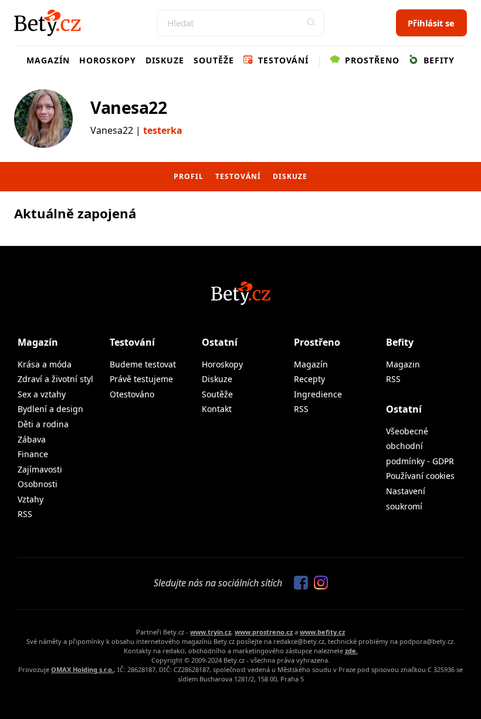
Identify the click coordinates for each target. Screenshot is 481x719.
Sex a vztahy (42, 394)
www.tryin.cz (210, 631)
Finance (33, 454)
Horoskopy (107, 60)
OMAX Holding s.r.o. (82, 669)
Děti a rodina (43, 424)
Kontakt (217, 408)
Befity (438, 60)
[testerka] (43, 118)
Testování (282, 60)
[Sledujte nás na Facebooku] (298, 583)
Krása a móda (45, 364)
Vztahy (30, 499)
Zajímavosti (40, 469)
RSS (25, 513)
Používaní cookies (420, 475)
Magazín (48, 60)
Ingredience (318, 394)
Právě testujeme (141, 378)
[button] (310, 22)
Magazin (403, 364)
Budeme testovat (143, 364)
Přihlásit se (431, 23)
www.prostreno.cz (264, 631)
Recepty (309, 378)
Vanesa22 (128, 107)
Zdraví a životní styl (55, 378)
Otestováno (132, 394)
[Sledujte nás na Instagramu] (318, 583)
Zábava (32, 439)
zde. (351, 650)
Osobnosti (37, 484)
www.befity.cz (322, 631)
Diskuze (164, 60)
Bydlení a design (50, 408)
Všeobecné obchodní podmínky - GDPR (420, 446)
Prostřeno (370, 60)
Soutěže (214, 60)
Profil (189, 176)
